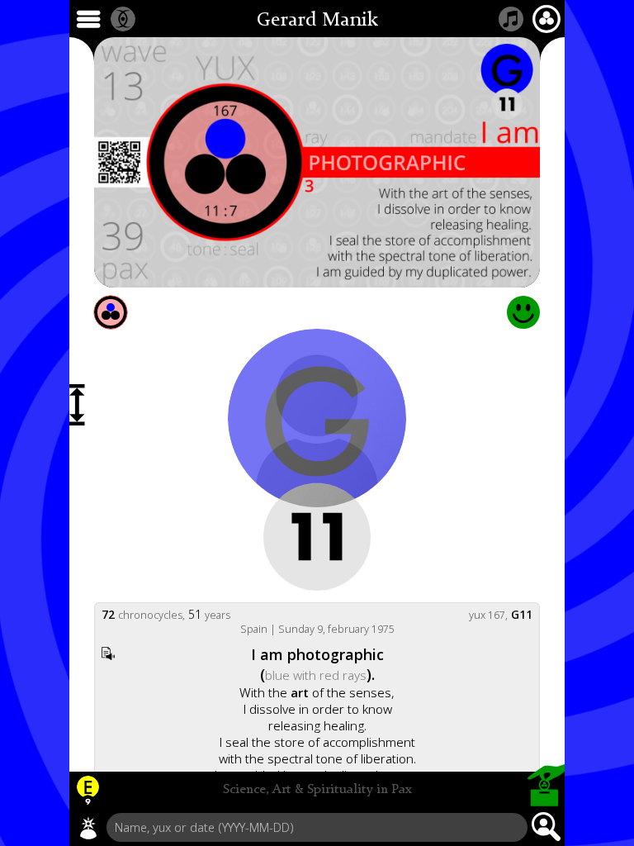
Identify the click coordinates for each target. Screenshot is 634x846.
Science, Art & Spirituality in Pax (317, 789)
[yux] (88, 828)
